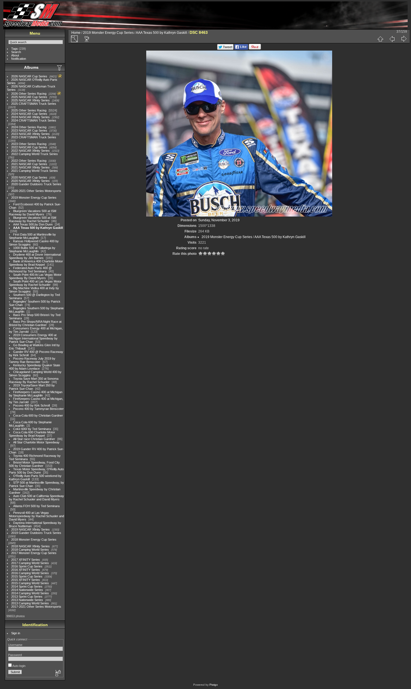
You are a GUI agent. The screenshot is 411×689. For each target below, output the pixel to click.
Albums (31, 67)
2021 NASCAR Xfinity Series (30, 167)
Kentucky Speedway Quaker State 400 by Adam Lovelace (34, 366)
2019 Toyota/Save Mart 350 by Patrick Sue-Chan (32, 387)
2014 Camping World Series (30, 593)
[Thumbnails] (380, 38)
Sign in (15, 633)
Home (76, 33)
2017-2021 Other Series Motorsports (36, 606)
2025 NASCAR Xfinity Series (30, 100)
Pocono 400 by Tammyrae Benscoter (38, 408)
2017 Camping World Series (30, 563)
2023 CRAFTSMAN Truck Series (33, 137)
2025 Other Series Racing (28, 110)
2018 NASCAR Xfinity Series (30, 546)
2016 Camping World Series (30, 573)
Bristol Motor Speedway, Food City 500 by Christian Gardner (34, 464)
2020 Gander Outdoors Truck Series (36, 184)
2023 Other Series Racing (28, 144)
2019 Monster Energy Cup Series (33, 197)
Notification (18, 58)
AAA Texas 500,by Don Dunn (33, 224)
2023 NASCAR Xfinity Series (30, 134)
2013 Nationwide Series (27, 600)
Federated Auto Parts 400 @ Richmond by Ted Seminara (30, 269)
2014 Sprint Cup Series (26, 586)
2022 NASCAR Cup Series (29, 147)
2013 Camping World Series (30, 603)
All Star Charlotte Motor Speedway (36, 442)
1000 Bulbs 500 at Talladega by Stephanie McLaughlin (32, 249)
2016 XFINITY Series (25, 569)
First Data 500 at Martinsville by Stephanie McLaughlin (32, 236)
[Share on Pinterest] (255, 49)
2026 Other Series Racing (28, 93)
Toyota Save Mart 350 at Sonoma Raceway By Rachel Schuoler (33, 380)
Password (15, 655)
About (15, 55)
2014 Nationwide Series (27, 589)
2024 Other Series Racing (28, 127)
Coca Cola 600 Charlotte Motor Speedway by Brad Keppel (32, 434)
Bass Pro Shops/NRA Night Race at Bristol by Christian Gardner (35, 323)
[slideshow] (87, 38)
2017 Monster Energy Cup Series (33, 553)
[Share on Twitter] (225, 49)
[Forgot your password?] (57, 673)
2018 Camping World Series (30, 549)
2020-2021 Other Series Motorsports (36, 191)
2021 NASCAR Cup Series (29, 164)
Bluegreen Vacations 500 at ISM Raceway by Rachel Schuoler (32, 219)
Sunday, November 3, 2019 (219, 220)
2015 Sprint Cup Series (26, 576)
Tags (14, 48)
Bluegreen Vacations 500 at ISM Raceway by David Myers (32, 212)
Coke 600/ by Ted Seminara (32, 429)
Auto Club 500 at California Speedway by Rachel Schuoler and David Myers (36, 497)
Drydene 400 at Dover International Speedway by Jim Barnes (35, 256)
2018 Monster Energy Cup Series (33, 539)
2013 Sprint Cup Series (26, 596)
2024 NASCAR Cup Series (29, 113)
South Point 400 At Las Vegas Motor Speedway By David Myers (35, 276)
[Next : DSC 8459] (404, 38)
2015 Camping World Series (30, 583)
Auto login (18, 665)
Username (15, 645)
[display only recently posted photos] (59, 67)
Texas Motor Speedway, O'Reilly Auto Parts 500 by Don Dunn (36, 470)
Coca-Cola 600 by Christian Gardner (38, 415)
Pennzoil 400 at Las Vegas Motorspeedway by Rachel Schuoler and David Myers (36, 516)
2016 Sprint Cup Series (26, 566)
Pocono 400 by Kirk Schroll (31, 405)
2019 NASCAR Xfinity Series (30, 529)
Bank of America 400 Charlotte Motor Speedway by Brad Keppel (36, 263)
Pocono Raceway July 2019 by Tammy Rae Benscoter (32, 360)
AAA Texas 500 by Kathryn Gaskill (38, 227)
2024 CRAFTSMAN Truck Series (33, 120)
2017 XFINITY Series (25, 559)
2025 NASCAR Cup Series (29, 97)
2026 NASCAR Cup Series (29, 76)
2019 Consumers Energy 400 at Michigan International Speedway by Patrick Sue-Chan (33, 338)
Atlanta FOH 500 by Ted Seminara (36, 506)
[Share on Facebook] (241, 49)
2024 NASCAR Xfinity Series (30, 117)
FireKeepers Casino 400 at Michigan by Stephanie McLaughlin (35, 393)
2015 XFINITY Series (25, 579)
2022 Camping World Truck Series (34, 154)
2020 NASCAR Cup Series (29, 177)
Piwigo (213, 684)
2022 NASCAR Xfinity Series (30, 150)
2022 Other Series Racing (28, 160)
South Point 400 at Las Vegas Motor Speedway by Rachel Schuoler (35, 283)
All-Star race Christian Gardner (34, 439)
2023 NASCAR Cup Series (29, 130)
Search (16, 52)
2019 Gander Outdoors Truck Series (36, 532)
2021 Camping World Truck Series (34, 170)
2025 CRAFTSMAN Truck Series (33, 103)
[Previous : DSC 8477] (392, 38)
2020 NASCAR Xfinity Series (30, 180)
